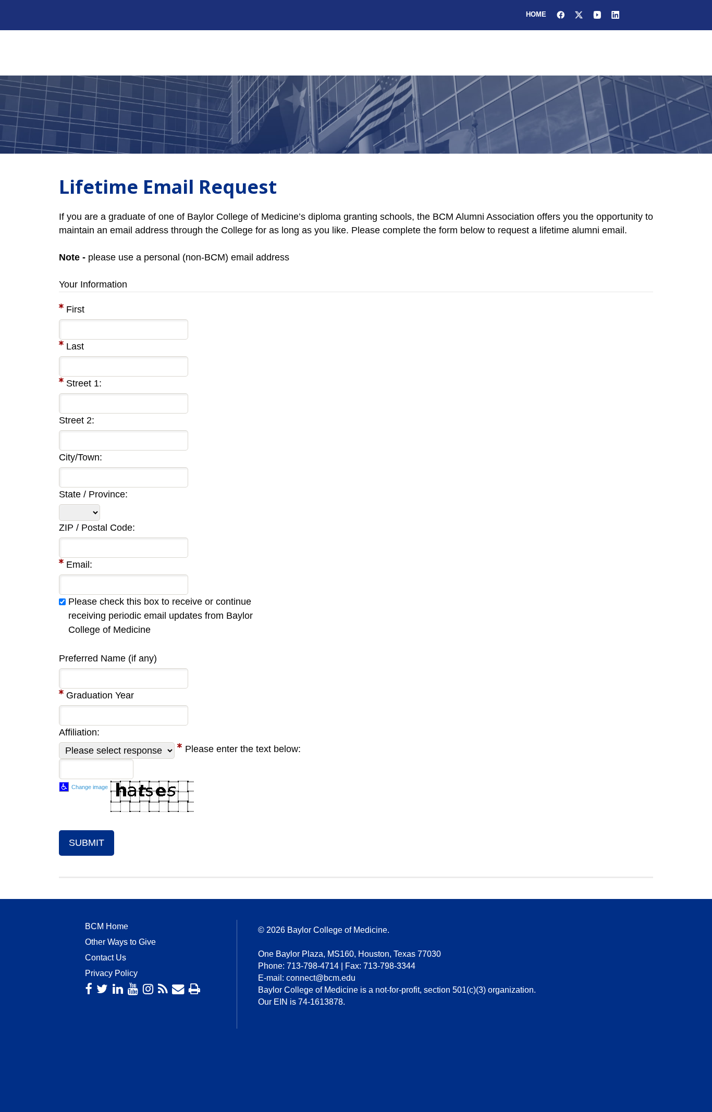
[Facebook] (88, 989)
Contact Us (105, 957)
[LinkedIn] (118, 989)
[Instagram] (148, 989)
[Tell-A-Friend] (178, 989)
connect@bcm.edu (320, 977)
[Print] (194, 989)
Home (536, 14)
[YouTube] (133, 989)
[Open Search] (639, 21)
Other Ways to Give (120, 942)
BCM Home (106, 926)
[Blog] (162, 989)
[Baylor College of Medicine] (82, 65)
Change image (89, 787)
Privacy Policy (111, 973)
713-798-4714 (313, 965)
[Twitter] (102, 989)
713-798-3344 (389, 965)
